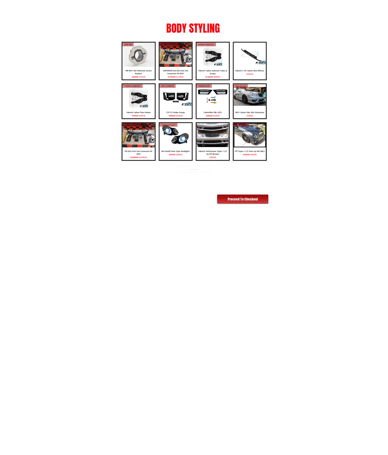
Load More (194, 169)
